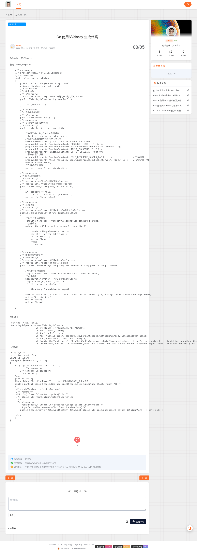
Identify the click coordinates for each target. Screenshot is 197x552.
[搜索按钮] (188, 4)
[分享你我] (9, 4)
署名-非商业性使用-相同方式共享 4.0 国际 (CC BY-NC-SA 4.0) (63, 466)
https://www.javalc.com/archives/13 (41, 462)
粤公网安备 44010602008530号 (73, 548)
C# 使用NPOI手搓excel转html (166, 95)
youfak (169, 40)
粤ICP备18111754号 (84, 544)
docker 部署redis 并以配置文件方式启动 (168, 100)
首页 (18, 4)
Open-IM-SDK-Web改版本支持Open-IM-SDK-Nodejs (168, 110)
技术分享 (18, 15)
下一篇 (144, 478)
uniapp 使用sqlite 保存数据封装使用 (168, 105)
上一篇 (10, 478)
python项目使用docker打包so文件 (168, 90)
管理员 (18, 45)
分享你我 (67, 544)
